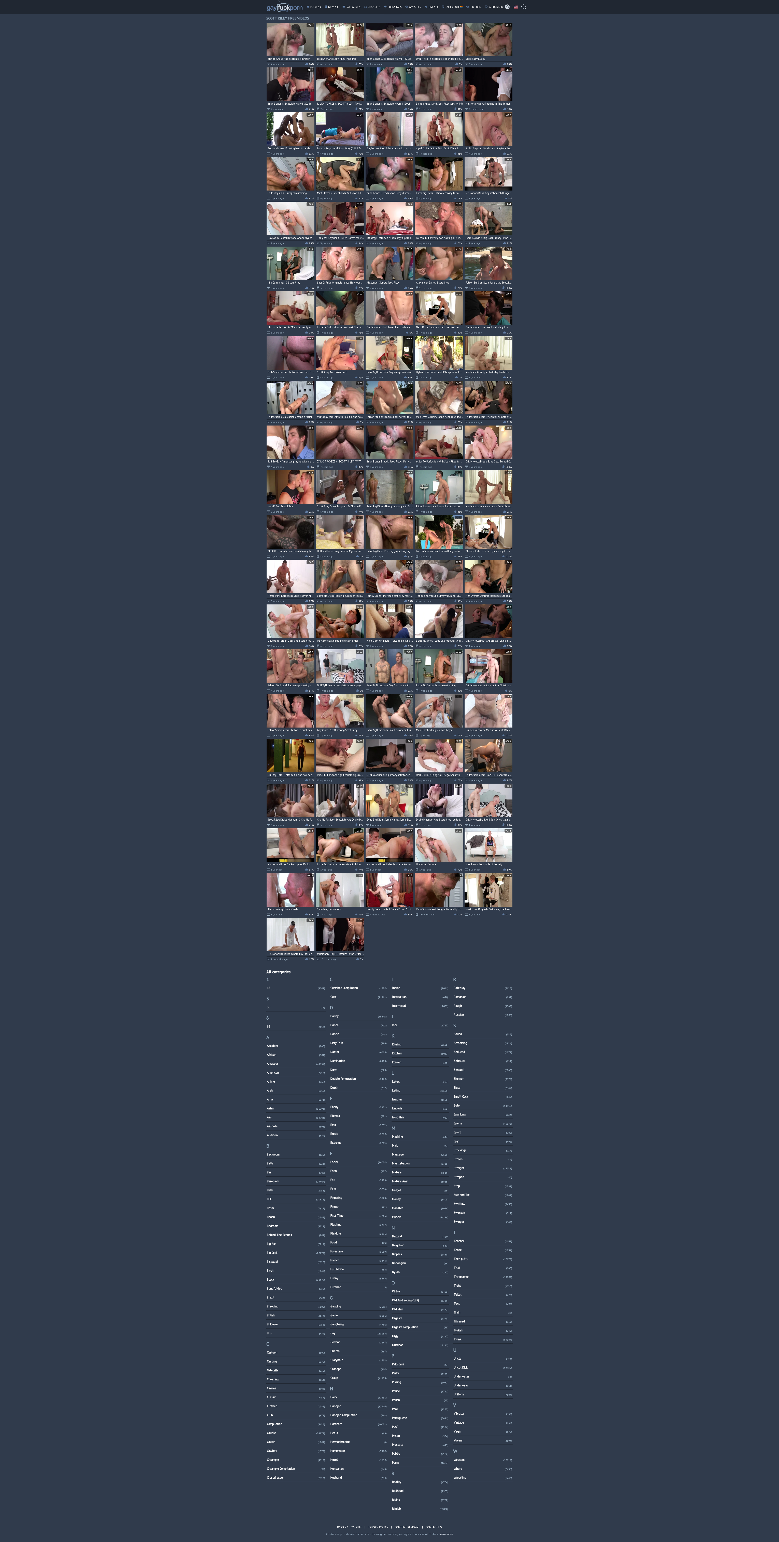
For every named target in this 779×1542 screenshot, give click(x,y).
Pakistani (420, 1364)
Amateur (296, 1064)
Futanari (358, 1287)
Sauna (483, 1034)
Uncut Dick (483, 1367)
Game (358, 1315)
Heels (358, 1433)
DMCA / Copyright (349, 1527)
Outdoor (420, 1345)
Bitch (296, 1270)
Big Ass (296, 1244)
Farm (358, 1171)
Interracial (420, 1006)
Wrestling (483, 1477)
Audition (296, 1135)
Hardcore (358, 1424)
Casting (296, 1361)
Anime (296, 1081)
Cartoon (296, 1352)
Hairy (358, 1397)
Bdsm (296, 1208)
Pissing (420, 1382)
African (296, 1055)
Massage (420, 1154)
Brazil (296, 1297)
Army (296, 1099)
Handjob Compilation (358, 1415)
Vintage (483, 1422)
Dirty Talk (358, 1043)
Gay (358, 1333)
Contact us (434, 1527)
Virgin (483, 1431)
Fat (358, 1180)
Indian (420, 988)
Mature (420, 1172)
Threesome (483, 1277)
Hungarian (358, 1469)
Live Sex (433, 7)
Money (420, 1199)
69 (296, 1026)
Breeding (296, 1306)
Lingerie (420, 1108)
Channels (374, 7)
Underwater (483, 1376)
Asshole (296, 1126)
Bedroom (296, 1226)
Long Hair (420, 1117)
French (358, 1260)
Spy (483, 1141)
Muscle (420, 1217)
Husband (358, 1477)
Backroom (296, 1154)
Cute (358, 997)
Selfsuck (483, 1061)
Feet (358, 1189)
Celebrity (296, 1370)
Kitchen (420, 1053)
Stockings (483, 1150)
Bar (296, 1172)
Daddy (358, 1016)
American (296, 1072)
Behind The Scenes (296, 1235)
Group (358, 1378)
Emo (358, 1125)
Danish (358, 1034)
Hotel (358, 1460)
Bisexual (296, 1262)
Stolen (483, 1159)
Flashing (358, 1224)
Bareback (296, 1181)
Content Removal (407, 1527)
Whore (483, 1469)
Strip (483, 1186)
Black (296, 1279)
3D (296, 1007)
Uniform (483, 1394)
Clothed (296, 1406)
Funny (358, 1278)
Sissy (483, 1087)
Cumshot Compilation (358, 988)
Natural (420, 1236)
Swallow (483, 1204)
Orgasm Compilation (420, 1327)
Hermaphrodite (358, 1442)
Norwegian (420, 1263)
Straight (483, 1168)
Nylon (420, 1272)
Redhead (420, 1491)
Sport (483, 1132)
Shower (483, 1079)
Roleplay (483, 988)
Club (296, 1415)
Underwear (483, 1385)
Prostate (420, 1445)
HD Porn (475, 7)
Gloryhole (358, 1360)
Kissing (420, 1044)
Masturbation (420, 1163)
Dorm (358, 1070)
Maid (420, 1145)
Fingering (358, 1198)
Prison (420, 1436)
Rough (483, 1006)
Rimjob (420, 1509)
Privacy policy (378, 1527)
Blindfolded (296, 1288)
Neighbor (420, 1245)
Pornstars (395, 7)
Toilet (483, 1294)
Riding (420, 1500)
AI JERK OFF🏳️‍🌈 (454, 7)
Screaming (483, 1043)
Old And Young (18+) (420, 1300)
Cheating (296, 1379)
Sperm (483, 1123)
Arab (296, 1090)
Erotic (358, 1134)
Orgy (420, 1336)
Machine (420, 1136)
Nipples (420, 1254)
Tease (483, 1250)
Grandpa (358, 1369)
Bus (296, 1333)
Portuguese (420, 1418)
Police (420, 1391)
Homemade (358, 1451)
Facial (358, 1162)
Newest (333, 7)
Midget (420, 1190)
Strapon (483, 1177)
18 (296, 988)
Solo (483, 1105)
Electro (358, 1116)
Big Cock (296, 1253)
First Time (358, 1215)
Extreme (358, 1143)
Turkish (483, 1330)
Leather (420, 1099)
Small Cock (483, 1096)
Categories (353, 7)
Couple (296, 1433)
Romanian (483, 997)
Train (483, 1312)
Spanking (483, 1114)
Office (420, 1291)
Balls (296, 1163)
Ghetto (358, 1351)
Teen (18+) (483, 1259)
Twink (483, 1339)
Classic (296, 1397)
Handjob (358, 1406)
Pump (420, 1462)
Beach (296, 1217)
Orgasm (420, 1318)
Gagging (358, 1306)
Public (420, 1453)
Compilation (296, 1424)
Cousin (296, 1442)
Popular (315, 7)
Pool (420, 1409)
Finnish (358, 1206)
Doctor (358, 1052)
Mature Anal (420, 1181)
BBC (296, 1199)
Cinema (296, 1388)
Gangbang (358, 1324)
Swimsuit (483, 1213)
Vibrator (483, 1413)
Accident (296, 1046)
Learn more (446, 1534)
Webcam (483, 1460)
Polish (420, 1400)
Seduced (483, 1052)
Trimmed (483, 1321)
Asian (296, 1108)
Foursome (358, 1251)
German (358, 1342)
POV (420, 1427)
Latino (420, 1090)
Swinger (483, 1222)
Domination (358, 1061)
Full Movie (358, 1269)
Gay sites (415, 7)
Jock (420, 1025)
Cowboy (296, 1451)
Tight (483, 1286)
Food (358, 1242)
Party (420, 1373)
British (296, 1315)
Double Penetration (358, 1079)
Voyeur (483, 1440)
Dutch (358, 1087)
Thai (483, 1268)
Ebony (358, 1107)
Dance (358, 1025)
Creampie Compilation (296, 1469)
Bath (296, 1190)
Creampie (296, 1460)
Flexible (358, 1233)
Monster (420, 1208)
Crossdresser (296, 1477)
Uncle (483, 1358)
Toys (483, 1303)
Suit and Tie (483, 1195)
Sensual (483, 1070)
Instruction (420, 997)
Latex (420, 1081)
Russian (483, 1015)
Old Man (420, 1309)
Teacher (483, 1241)
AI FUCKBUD (495, 7)
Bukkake (296, 1324)
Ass (296, 1117)
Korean (420, 1062)
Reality (420, 1482)
